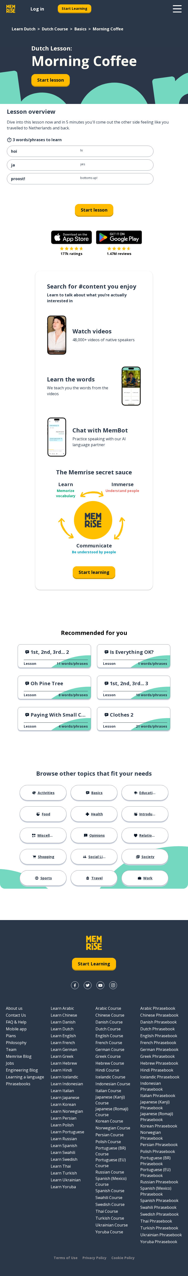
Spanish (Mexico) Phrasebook (155, 1191)
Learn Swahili (63, 1152)
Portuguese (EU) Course (110, 1162)
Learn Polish (62, 1125)
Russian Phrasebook (159, 1182)
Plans (11, 1035)
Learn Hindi (61, 1070)
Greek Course (108, 1056)
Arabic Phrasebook (157, 1008)
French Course (108, 1042)
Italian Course (108, 1090)
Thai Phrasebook (156, 1221)
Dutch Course (55, 29)
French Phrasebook (158, 1042)
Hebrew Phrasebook (159, 1063)
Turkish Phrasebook (159, 1228)
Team (11, 1049)
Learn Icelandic (64, 1077)
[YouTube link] (100, 985)
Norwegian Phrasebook (151, 1135)
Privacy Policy (94, 1257)
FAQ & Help (16, 1022)
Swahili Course (108, 1197)
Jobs (10, 1063)
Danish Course (109, 1022)
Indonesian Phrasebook (151, 1086)
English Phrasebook (158, 1035)
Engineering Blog (22, 1070)
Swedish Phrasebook (159, 1214)
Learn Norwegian (67, 1111)
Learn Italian (62, 1090)
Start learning (94, 572)
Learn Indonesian (67, 1083)
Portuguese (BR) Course (110, 1151)
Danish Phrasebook (158, 1022)
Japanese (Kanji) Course (110, 1100)
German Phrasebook (159, 1049)
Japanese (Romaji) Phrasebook (156, 1116)
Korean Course (109, 1121)
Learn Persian (63, 1118)
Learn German (64, 1049)
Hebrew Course (109, 1063)
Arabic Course (108, 1008)
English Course (109, 1035)
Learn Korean (63, 1104)
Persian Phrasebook (159, 1144)
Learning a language (25, 1077)
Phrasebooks (18, 1083)
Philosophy (16, 1042)
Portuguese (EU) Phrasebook (155, 1172)
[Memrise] (11, 9)
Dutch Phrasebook (157, 1029)
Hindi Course (107, 1070)
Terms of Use (66, 1257)
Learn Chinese (64, 1015)
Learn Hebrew (64, 1063)
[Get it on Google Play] (119, 237)
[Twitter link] (88, 985)
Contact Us (16, 1015)
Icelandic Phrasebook (159, 1077)
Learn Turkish (64, 1173)
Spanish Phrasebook (159, 1200)
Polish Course (108, 1141)
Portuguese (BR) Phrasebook (155, 1160)
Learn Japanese (65, 1097)
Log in (37, 9)
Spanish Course (109, 1190)
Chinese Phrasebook (159, 1015)
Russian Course (109, 1172)
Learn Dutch (23, 29)
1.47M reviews (119, 253)
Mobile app (16, 1029)
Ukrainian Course (111, 1225)
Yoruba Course (109, 1232)
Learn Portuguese (67, 1132)
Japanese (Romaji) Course (111, 1111)
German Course (109, 1049)
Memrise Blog (19, 1056)
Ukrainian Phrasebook (161, 1235)
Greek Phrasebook (157, 1056)
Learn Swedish (64, 1159)
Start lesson (50, 80)
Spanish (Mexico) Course (111, 1181)
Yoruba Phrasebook (158, 1241)
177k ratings (71, 253)
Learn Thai (61, 1166)
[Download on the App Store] (71, 237)
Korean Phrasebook (158, 1126)
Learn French (63, 1042)
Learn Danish (63, 1022)
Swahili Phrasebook (158, 1207)
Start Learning (74, 8)
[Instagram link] (113, 985)
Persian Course (109, 1134)
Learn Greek (62, 1056)
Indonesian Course (112, 1083)
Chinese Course (109, 1015)
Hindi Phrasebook (156, 1070)
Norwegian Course (112, 1128)
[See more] (177, 9)
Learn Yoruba (63, 1186)
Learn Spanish (64, 1145)
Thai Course (106, 1211)
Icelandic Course (110, 1077)
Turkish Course (109, 1218)
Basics (80, 29)
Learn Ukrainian (66, 1180)
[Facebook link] (75, 985)
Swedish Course (110, 1204)
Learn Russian (64, 1138)
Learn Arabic (62, 1008)
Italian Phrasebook (157, 1095)
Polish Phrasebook (157, 1151)
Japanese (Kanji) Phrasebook (155, 1105)
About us (14, 1008)
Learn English (63, 1035)
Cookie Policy (123, 1257)
